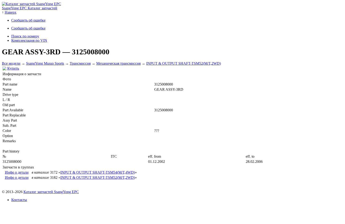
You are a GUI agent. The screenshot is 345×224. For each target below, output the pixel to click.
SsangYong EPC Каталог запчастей (29, 8)
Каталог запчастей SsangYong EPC (51, 192)
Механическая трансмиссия (118, 63)
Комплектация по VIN (29, 40)
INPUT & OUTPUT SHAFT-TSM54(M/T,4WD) (97, 172)
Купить (13, 68)
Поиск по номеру (25, 36)
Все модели (11, 63)
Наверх (10, 12)
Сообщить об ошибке (28, 20)
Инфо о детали (17, 172)
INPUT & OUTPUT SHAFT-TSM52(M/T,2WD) (183, 63)
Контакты (19, 200)
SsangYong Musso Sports (45, 63)
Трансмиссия (80, 63)
